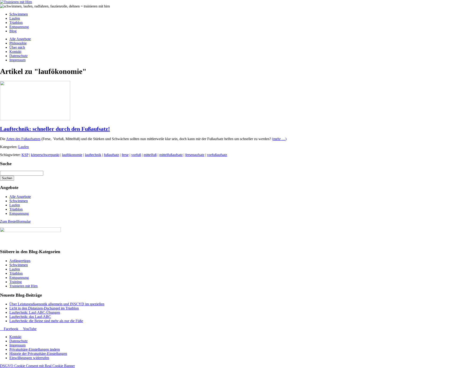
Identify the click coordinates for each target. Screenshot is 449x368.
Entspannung (19, 213)
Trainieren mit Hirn (23, 286)
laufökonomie (72, 155)
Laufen (23, 147)
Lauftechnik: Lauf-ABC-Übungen (34, 312)
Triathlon (16, 209)
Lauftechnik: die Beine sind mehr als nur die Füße (46, 321)
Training (15, 282)
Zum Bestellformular (15, 221)
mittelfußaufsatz (171, 155)
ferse (125, 155)
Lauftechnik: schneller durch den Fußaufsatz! (55, 129)
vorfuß (136, 155)
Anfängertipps (19, 261)
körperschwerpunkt (45, 155)
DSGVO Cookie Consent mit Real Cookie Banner (37, 366)
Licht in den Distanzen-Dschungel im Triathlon (44, 308)
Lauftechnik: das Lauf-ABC (30, 317)
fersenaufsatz (194, 155)
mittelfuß (150, 155)
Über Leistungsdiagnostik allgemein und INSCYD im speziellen (56, 304)
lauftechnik (93, 155)
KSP (25, 155)
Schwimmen (18, 201)
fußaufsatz (111, 155)
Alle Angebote (20, 197)
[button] (34, 349)
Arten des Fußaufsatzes (23, 139)
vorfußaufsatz (217, 155)
